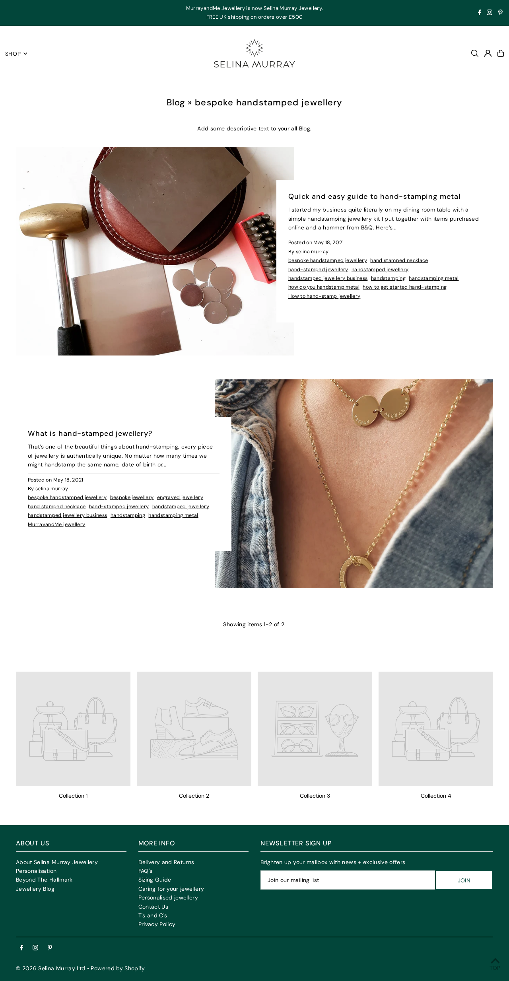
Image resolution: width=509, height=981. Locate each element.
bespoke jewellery (132, 497)
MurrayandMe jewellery (56, 524)
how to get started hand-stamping (405, 287)
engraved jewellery (180, 497)
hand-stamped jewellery (318, 269)
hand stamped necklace (399, 260)
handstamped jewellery (380, 269)
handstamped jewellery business (328, 278)
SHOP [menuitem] (13, 53)
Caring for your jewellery (171, 888)
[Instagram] (489, 13)
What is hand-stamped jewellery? (90, 433)
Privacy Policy (157, 924)
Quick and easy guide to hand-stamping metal (374, 196)
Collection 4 (436, 795)
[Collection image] (73, 729)
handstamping (388, 278)
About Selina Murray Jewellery (57, 862)
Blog (176, 102)
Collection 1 (73, 795)
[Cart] (500, 53)
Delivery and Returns (166, 862)
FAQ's (145, 870)
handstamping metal (433, 278)
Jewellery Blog (35, 888)
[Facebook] (479, 13)
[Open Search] (474, 53)
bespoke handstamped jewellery (327, 260)
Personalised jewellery (168, 897)
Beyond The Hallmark (44, 879)
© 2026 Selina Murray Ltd (50, 968)
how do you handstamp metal (323, 287)
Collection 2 (194, 795)
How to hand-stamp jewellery (324, 296)
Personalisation (36, 870)
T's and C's (152, 915)
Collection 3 (315, 795)
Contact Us (153, 906)
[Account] (488, 53)
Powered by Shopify (118, 968)
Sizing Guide (154, 879)
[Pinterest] (500, 13)
